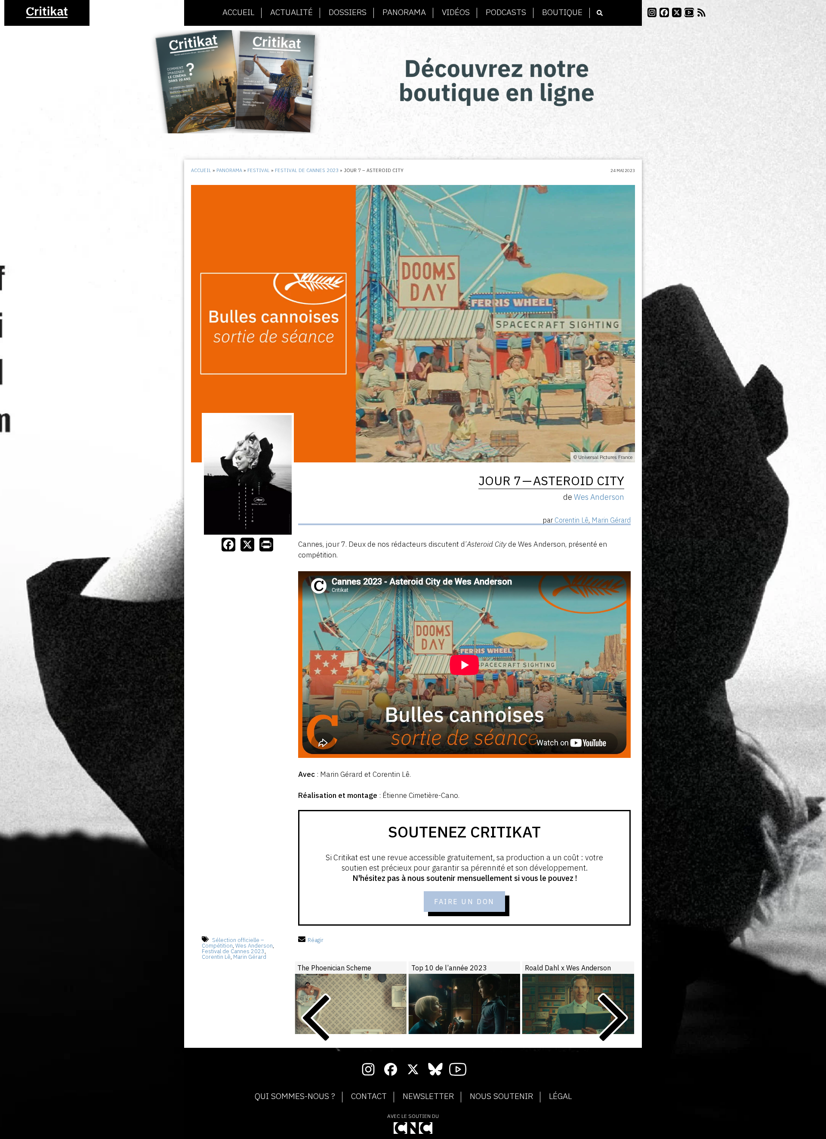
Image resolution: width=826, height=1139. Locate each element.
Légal (560, 1096)
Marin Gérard (249, 956)
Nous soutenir (501, 1096)
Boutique (562, 12)
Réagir (316, 940)
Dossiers (348, 12)
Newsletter (428, 1096)
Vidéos (456, 12)
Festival (258, 170)
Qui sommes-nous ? (295, 1096)
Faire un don (464, 901)
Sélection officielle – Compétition (233, 942)
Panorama (404, 12)
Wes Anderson (254, 945)
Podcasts (506, 12)
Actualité (291, 12)
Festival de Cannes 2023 (307, 170)
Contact (369, 1096)
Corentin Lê (216, 956)
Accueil (238, 12)
